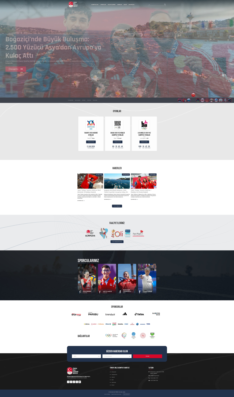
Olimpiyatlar (94, 4)
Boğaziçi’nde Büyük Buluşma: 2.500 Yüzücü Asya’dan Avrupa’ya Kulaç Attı (116, 191)
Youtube (95, 100)
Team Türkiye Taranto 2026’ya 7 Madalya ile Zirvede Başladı (141, 191)
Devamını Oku (80, 200)
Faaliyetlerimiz (111, 4)
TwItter (89, 100)
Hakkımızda (131, 4)
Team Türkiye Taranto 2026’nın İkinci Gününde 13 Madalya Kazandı (89, 191)
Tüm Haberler (117, 206)
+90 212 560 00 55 (154, 380)
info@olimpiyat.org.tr (154, 375)
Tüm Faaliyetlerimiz (117, 241)
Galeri (125, 4)
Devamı (14, 62)
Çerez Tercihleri (126, 394)
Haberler (119, 4)
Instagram (77, 100)
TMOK (116, 392)
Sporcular (103, 4)
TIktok (83, 100)
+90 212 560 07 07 (154, 378)
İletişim (113, 385)
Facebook (70, 100)
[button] (180, 100)
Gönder (147, 356)
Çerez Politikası (107, 394)
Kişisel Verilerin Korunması (116, 394)
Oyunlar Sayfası (91, 141)
